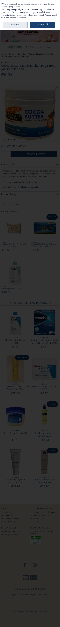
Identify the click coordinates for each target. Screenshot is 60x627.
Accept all (42, 24)
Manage (15, 24)
